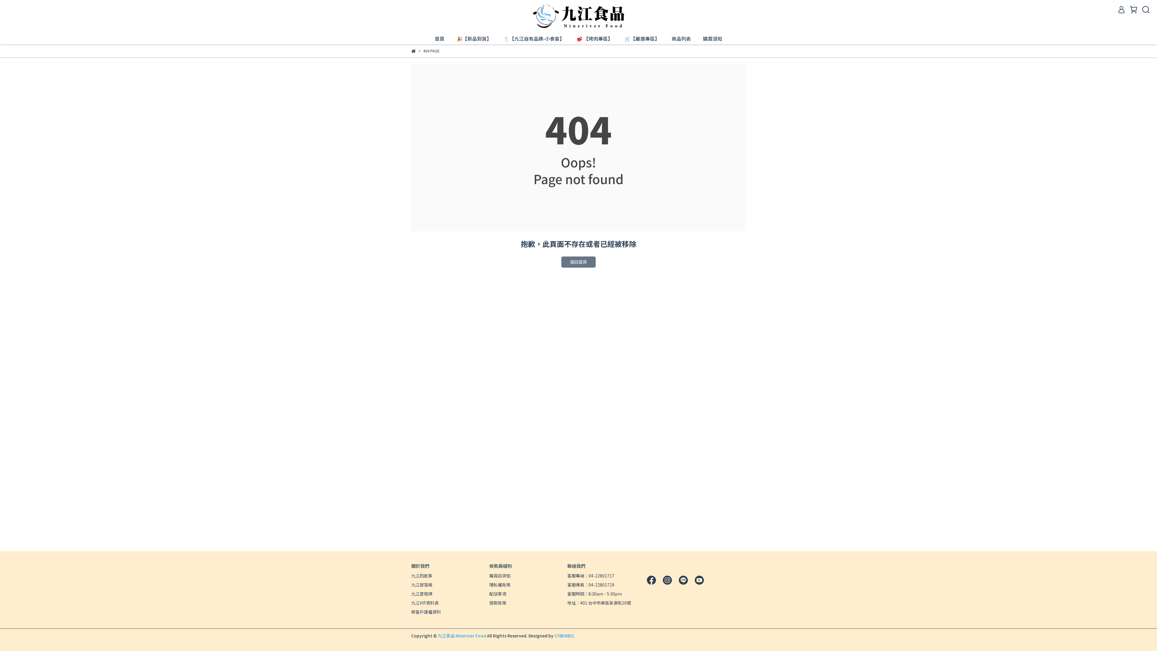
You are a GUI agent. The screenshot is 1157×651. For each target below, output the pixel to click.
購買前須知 (499, 576)
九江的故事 (421, 576)
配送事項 (497, 594)
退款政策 (497, 603)
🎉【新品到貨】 (473, 38)
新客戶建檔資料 (426, 612)
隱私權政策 (499, 585)
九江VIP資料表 (425, 603)
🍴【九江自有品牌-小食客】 (533, 38)
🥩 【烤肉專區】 (594, 38)
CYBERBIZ (564, 636)
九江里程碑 (421, 594)
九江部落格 (421, 585)
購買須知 (712, 38)
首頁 (439, 38)
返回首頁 (578, 262)
